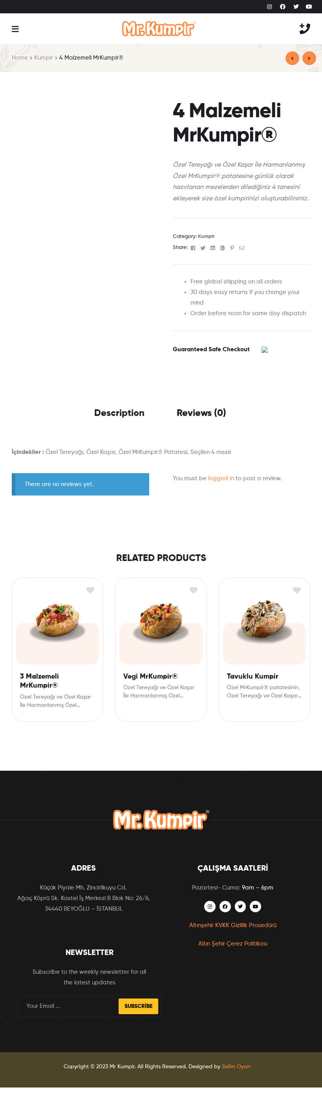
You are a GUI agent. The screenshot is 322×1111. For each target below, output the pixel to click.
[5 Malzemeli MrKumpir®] (309, 58)
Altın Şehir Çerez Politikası (232, 944)
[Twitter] (296, 6)
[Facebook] (282, 6)
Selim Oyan (236, 1066)
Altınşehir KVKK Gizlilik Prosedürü (232, 925)
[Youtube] (309, 6)
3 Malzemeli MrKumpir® (39, 681)
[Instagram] (269, 6)
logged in (221, 478)
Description (119, 413)
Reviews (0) (201, 413)
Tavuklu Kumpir (252, 676)
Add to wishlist (90, 590)
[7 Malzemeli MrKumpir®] (292, 58)
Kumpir (43, 58)
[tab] (119, 413)
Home (20, 58)
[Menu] (15, 28)
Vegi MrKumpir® (150, 676)
